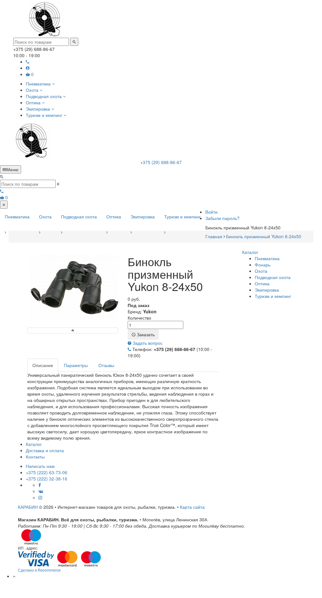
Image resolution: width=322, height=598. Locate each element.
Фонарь (262, 264)
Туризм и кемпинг (182, 216)
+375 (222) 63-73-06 (46, 472)
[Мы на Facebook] (39, 485)
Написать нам (40, 466)
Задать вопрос (147, 343)
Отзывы (106, 365)
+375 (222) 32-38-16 (46, 478)
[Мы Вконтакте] (40, 491)
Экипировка (142, 216)
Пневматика (17, 216)
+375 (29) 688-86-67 (161, 162)
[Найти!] (74, 42)
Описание (42, 365)
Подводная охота (79, 216)
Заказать (145, 334)
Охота (45, 216)
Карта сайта (192, 507)
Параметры (76, 365)
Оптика (113, 216)
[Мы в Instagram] (40, 497)
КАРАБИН (28, 507)
